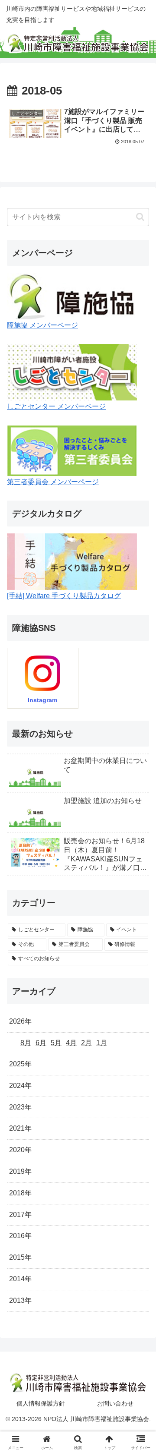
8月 (25, 1042)
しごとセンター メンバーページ (56, 406)
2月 (86, 1042)
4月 (71, 1042)
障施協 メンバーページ (42, 325)
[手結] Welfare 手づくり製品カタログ (64, 595)
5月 (56, 1042)
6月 (41, 1042)
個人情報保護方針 (40, 1403)
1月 (101, 1042)
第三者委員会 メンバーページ (53, 481)
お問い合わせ (115, 1403)
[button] (140, 217)
